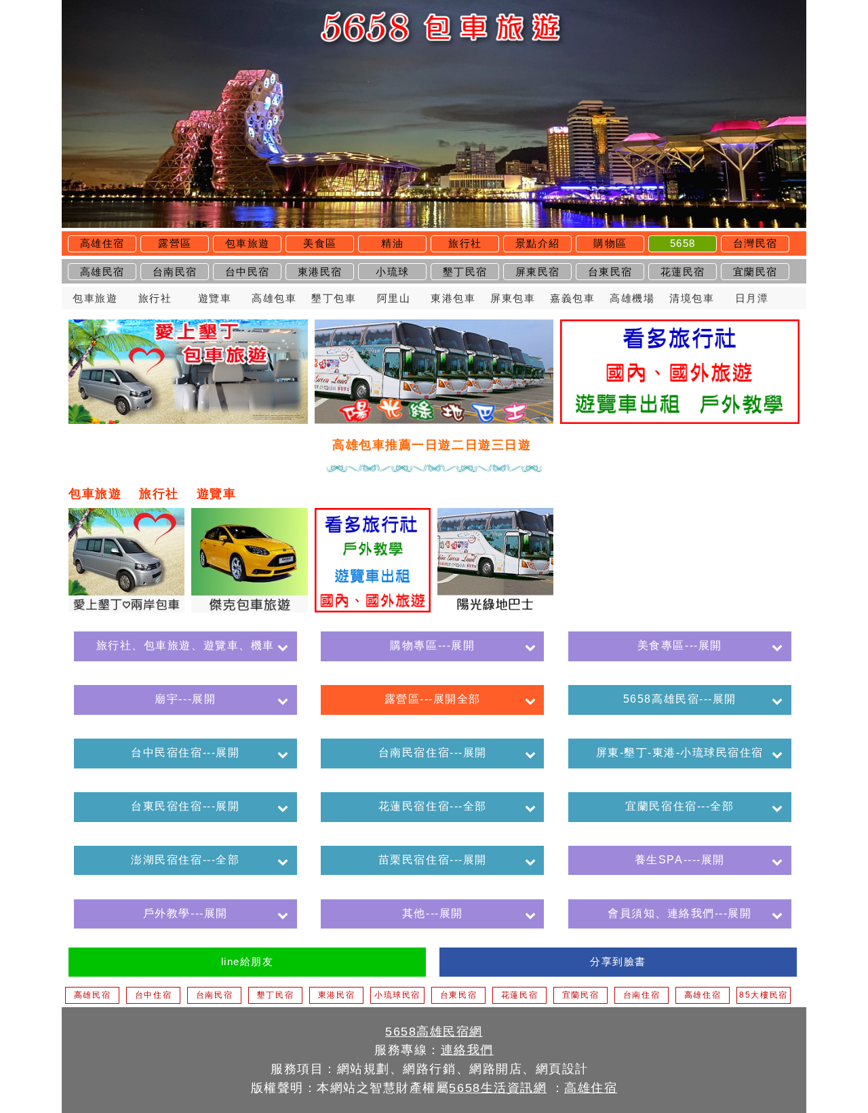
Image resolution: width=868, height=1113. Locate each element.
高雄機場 (632, 298)
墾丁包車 (333, 298)
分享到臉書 (618, 961)
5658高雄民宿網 (434, 1031)
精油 (392, 243)
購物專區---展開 (432, 645)
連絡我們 (467, 1049)
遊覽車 (215, 298)
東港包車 (453, 298)
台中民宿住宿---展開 (185, 752)
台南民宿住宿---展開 (432, 752)
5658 (683, 243)
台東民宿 (610, 271)
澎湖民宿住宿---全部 (185, 859)
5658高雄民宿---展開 (679, 699)
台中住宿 (153, 995)
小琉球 (393, 271)
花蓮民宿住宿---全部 (432, 806)
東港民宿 (320, 271)
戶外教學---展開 (185, 913)
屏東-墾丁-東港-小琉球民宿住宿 (680, 752)
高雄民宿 (102, 271)
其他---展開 (432, 913)
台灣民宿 (755, 243)
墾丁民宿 (465, 271)
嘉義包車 (572, 298)
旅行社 (465, 243)
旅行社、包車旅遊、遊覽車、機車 (185, 645)
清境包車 (691, 298)
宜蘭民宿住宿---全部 (679, 806)
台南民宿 (175, 271)
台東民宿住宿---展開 (185, 806)
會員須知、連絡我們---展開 (679, 913)
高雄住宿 (102, 243)
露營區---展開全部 (432, 699)
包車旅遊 (247, 243)
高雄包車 (274, 298)
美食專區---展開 (679, 645)
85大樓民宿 (763, 995)
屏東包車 (512, 298)
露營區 (175, 243)
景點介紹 (537, 243)
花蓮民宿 (682, 271)
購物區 (610, 243)
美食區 (320, 243)
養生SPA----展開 (680, 859)
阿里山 (394, 298)
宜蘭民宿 (755, 271)
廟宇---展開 (185, 699)
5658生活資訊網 (498, 1087)
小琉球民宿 (397, 995)
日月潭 (752, 298)
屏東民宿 (537, 271)
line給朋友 (247, 961)
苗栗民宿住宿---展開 (432, 859)
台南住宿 (641, 995)
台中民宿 (247, 271)
